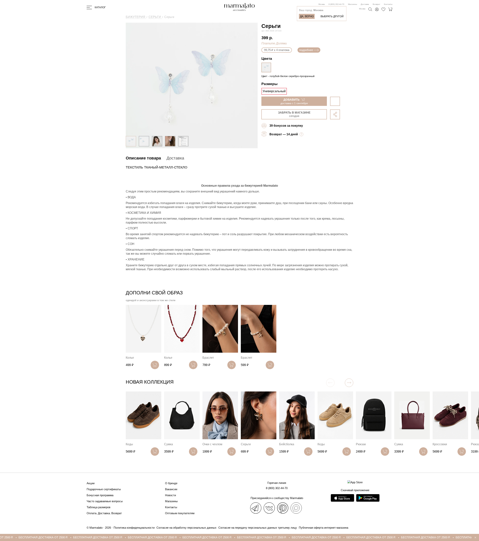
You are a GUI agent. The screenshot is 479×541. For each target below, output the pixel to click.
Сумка (168, 444)
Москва (321, 4)
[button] (349, 383)
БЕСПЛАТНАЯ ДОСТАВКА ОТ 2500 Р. (67, 537)
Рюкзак (361, 444)
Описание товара (143, 158)
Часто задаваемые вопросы (105, 501)
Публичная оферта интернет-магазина (323, 527)
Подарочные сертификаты (104, 489)
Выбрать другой (332, 16)
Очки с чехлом (212, 444)
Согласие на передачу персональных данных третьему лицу (257, 527)
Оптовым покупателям (179, 513)
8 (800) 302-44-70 (336, 4)
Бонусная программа (100, 495)
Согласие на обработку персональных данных (186, 527)
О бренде (171, 483)
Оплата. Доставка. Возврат (104, 513)
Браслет (208, 357)
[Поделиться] (335, 114)
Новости (170, 495)
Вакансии (171, 489)
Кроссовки (440, 444)
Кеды (129, 444)
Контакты (388, 4)
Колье (130, 357)
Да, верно (307, 16)
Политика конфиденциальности (134, 527)
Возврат (376, 4)
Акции (90, 483)
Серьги (246, 444)
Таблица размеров (98, 507)
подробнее (306, 50)
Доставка (365, 4)
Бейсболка (286, 444)
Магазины (352, 4)
